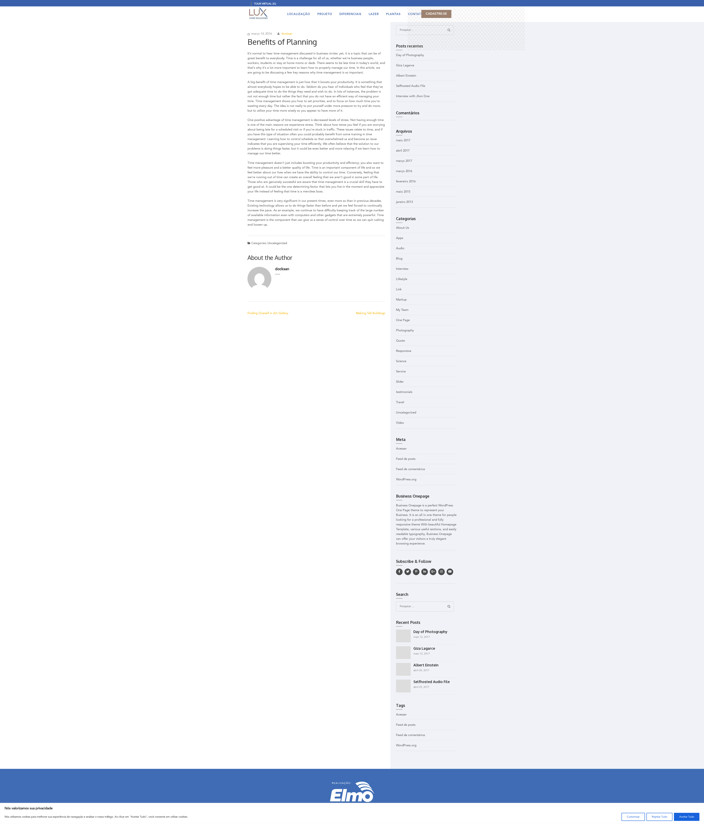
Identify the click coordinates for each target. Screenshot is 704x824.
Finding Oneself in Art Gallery (267, 313)
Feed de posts (405, 459)
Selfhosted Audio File (410, 86)
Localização (298, 14)
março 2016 (404, 171)
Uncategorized (277, 243)
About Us (402, 227)
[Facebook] (399, 572)
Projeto (324, 14)
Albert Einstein (406, 75)
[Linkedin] (424, 572)
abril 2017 (403, 150)
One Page (403, 320)
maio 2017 (403, 140)
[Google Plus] (433, 572)
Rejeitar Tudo (659, 817)
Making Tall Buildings (370, 313)
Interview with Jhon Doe (413, 96)
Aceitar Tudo (686, 817)
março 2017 (404, 161)
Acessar (401, 448)
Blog (399, 258)
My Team (402, 310)
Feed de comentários (410, 469)
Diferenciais (350, 14)
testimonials (404, 392)
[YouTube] (450, 572)
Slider (400, 381)
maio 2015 (403, 191)
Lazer (374, 14)
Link (399, 289)
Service (401, 371)
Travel (400, 402)
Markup (401, 299)
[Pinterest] (416, 572)
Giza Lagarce (405, 65)
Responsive (403, 351)
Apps (399, 238)
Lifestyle (401, 279)
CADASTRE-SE (436, 13)
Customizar (633, 817)
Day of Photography (410, 55)
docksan (286, 33)
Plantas (393, 14)
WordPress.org (406, 479)
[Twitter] (407, 572)
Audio (400, 248)
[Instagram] (441, 572)
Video (400, 422)
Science (401, 361)
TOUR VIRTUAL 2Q (265, 4)
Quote (400, 340)
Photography (405, 330)
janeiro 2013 (404, 202)
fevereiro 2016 (406, 181)
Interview (402, 269)
